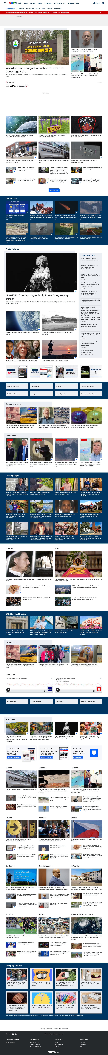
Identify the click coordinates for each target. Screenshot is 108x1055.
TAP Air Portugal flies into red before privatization (58, 846)
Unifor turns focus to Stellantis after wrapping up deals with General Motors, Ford (58, 944)
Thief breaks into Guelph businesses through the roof (21, 790)
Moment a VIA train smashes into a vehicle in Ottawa (91, 237)
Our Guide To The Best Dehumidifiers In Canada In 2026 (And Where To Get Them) (90, 1007)
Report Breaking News (88, 394)
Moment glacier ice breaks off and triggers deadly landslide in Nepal (90, 216)
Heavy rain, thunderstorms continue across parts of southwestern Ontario (19, 136)
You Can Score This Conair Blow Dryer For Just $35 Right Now (42, 1006)
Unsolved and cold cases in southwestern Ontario (21, 360)
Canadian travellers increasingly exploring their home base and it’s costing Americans (54, 665)
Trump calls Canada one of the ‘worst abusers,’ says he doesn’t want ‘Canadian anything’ (59, 180)
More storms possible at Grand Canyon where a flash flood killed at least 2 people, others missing (92, 945)
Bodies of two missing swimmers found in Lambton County (59, 807)
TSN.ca (57, 1046)
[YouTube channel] (13, 1034)
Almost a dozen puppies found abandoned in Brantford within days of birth (64, 538)
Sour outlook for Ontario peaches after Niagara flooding (65, 493)
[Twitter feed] (7, 1034)
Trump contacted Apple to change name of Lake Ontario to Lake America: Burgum (21, 888)
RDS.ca (81, 1046)
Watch (40, 3)
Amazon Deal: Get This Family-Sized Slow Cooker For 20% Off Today (41, 984)
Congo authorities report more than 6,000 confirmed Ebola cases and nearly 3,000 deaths (92, 856)
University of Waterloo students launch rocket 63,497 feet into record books (15, 516)
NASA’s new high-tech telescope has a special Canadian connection (66, 216)
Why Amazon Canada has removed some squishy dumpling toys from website (84, 426)
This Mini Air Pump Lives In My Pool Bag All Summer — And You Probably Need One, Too (65, 984)
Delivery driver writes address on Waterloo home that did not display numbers (17, 494)
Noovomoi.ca (83, 1044)
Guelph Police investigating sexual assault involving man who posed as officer (26, 797)
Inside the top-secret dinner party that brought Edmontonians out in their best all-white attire (92, 904)
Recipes (34, 394)
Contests (49, 8)
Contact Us (49, 1028)
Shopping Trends (73, 3)
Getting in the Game (87, 386)
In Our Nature (11, 701)
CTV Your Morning (59, 3)
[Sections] (4, 3)
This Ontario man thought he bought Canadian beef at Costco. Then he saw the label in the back (20, 427)
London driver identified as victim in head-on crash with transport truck (59, 799)
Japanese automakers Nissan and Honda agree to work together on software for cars (59, 953)
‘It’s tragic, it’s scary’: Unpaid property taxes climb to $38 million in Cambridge (90, 538)
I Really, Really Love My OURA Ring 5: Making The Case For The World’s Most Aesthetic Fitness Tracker (16, 1008)
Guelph (38, 8)
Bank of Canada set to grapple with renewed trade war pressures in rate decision (26, 169)
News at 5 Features (13, 386)
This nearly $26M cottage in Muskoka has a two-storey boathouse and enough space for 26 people (16, 738)
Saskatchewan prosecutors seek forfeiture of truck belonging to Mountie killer (28, 580)
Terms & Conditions (35, 1044)
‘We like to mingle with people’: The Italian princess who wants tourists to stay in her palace (86, 888)
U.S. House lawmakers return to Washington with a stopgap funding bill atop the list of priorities (86, 586)
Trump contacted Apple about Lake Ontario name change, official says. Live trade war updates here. (85, 75)
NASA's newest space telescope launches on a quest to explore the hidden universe (27, 905)
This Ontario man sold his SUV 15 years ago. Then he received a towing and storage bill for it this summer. (54, 427)
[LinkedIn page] (16, 1034)
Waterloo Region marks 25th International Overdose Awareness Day (52, 136)
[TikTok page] (10, 1034)
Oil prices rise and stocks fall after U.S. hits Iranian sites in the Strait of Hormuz (52, 840)
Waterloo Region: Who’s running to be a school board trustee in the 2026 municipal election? (41, 632)
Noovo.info (82, 1042)
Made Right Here (61, 394)
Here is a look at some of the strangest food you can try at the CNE (90, 737)
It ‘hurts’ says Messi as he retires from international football (17, 936)
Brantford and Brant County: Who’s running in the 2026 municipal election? (91, 632)
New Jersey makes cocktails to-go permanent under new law (92, 894)
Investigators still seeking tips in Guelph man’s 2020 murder (65, 515)
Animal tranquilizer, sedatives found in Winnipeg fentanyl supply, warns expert (36, 586)
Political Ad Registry (35, 1046)
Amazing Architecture (88, 701)
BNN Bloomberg (59, 1044)
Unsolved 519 (60, 386)
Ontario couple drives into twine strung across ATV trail (40, 493)
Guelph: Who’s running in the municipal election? (64, 631)
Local (26, 3)
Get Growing (35, 386)
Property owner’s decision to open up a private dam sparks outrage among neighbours (41, 516)
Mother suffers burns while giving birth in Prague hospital (86, 840)
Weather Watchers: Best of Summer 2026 (55, 360)
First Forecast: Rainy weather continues (15, 216)
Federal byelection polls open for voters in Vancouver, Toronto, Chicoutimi (19, 840)
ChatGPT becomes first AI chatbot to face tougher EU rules (26, 895)
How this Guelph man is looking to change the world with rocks (26, 179)
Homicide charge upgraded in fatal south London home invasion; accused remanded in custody (53, 790)
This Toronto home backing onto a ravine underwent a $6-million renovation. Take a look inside (41, 737)
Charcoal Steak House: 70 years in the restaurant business (57, 333)
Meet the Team (30, 8)
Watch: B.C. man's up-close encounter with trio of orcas (39, 237)
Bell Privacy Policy (35, 1042)
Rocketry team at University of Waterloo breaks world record (22, 333)
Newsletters (65, 1028)
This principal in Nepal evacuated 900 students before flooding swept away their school (92, 954)
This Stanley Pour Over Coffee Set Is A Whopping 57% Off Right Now (16, 984)
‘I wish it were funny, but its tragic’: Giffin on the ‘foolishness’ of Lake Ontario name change (90, 464)
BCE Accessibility (10, 1042)
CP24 (56, 1042)
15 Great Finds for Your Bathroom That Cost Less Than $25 (91, 984)
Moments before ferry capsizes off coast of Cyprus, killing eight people (41, 216)
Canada (32, 3)
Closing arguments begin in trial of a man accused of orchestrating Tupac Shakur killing (53, 888)
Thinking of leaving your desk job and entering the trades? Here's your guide (59, 856)
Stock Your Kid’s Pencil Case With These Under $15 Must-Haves (65, 1007)
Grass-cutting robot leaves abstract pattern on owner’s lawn (66, 237)
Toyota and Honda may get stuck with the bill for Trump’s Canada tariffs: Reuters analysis (54, 936)
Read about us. (79, 1015)
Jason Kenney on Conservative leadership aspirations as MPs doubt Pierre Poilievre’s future (25, 847)
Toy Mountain (58, 8)
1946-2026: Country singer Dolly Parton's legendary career (64, 737)
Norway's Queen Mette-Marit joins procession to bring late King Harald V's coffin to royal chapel (78, 580)
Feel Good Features (13, 394)
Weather (21, 8)
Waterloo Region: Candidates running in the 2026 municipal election (15, 632)
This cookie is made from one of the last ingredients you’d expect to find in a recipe (84, 665)
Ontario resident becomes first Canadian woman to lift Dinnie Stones (89, 516)
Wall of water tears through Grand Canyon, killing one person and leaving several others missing (16, 238)
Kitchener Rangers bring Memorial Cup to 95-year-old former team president (90, 494)
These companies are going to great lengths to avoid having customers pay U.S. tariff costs (91, 180)
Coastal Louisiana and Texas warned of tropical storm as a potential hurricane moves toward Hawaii (86, 937)
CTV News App (57, 1028)
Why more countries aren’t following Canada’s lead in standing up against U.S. (17, 464)
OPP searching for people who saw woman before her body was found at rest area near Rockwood (41, 538)
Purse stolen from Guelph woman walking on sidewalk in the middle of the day (26, 806)
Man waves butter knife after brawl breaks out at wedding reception (41, 463)
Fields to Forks (36, 701)
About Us (42, 1028)
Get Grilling (59, 701)
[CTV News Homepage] (15, 3)
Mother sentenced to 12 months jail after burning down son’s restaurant (16, 538)
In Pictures (48, 3)
